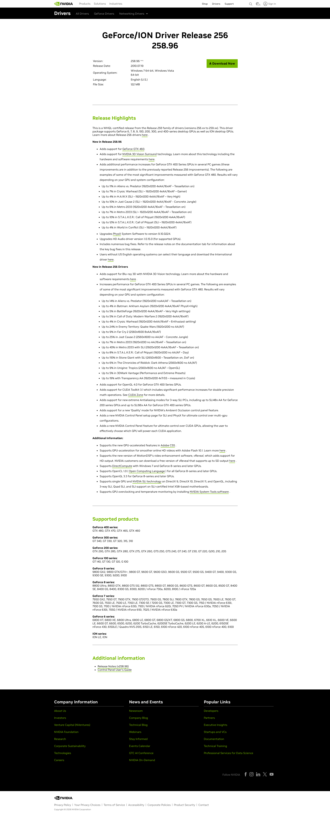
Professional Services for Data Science (228, 753)
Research (60, 739)
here (145, 135)
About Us (60, 710)
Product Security (184, 805)
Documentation (214, 739)
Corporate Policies (159, 805)
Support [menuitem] (229, 3)
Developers (211, 710)
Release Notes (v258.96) (113, 666)
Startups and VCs (215, 732)
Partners (209, 717)
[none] (251, 2)
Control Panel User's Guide (115, 669)
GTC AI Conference (141, 753)
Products (84, 3)
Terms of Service (114, 805)
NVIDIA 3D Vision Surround (139, 154)
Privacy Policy (62, 805)
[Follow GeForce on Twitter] (265, 774)
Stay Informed (138, 739)
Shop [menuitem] (205, 3)
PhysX (117, 233)
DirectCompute (122, 466)
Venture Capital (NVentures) (72, 725)
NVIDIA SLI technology (147, 481)
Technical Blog (138, 725)
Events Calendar (139, 746)
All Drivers (82, 13)
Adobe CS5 (168, 445)
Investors (60, 717)
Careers (59, 760)
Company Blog (138, 717)
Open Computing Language (147, 471)
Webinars (135, 732)
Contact (203, 805)
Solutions (100, 3)
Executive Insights (215, 725)
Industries (115, 3)
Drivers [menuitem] (216, 3)
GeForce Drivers (104, 13)
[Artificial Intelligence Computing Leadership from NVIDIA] (63, 4)
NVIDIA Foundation (66, 732)
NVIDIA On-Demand (142, 760)
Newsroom (136, 710)
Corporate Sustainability (70, 746)
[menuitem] (84, 3)
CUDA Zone (135, 394)
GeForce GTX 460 (133, 149)
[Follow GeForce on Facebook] (246, 774)
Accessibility (136, 805)
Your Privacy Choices (87, 805)
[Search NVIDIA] (251, 3)
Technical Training (215, 746)
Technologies (62, 753)
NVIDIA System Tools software (209, 491)
